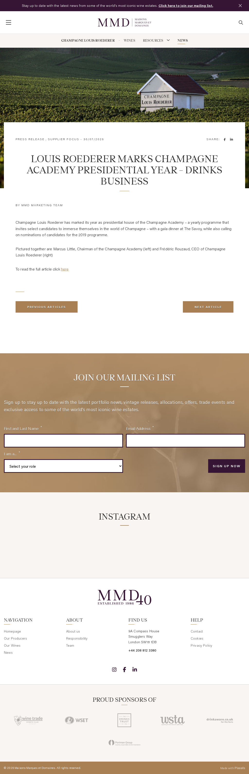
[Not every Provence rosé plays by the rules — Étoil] (63, 542)
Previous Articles (46, 307)
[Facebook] (124, 669)
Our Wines (12, 645)
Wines (129, 41)
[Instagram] (114, 669)
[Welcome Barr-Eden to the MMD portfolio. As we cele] (22, 542)
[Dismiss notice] (240, 6)
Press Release (30, 139)
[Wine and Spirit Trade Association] (172, 720)
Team (70, 645)
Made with (232, 768)
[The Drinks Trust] (124, 720)
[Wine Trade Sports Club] (29, 720)
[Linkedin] (135, 669)
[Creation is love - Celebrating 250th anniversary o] (185, 542)
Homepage (12, 631)
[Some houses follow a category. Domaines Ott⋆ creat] (104, 542)
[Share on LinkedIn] (231, 139)
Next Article (208, 307)
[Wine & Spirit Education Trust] (76, 720)
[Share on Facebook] (225, 139)
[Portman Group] (124, 742)
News (183, 41)
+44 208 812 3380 (142, 650)
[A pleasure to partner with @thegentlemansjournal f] (144, 542)
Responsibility (77, 638)
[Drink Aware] (220, 720)
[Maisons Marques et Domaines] (124, 23)
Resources (153, 41)
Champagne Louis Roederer (88, 41)
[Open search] (240, 22)
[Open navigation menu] (49, 22)
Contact (197, 631)
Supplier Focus (63, 139)
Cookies (197, 638)
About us (73, 631)
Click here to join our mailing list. (186, 5)
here (65, 268)
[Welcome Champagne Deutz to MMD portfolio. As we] (226, 542)
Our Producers (15, 638)
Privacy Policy (201, 645)
